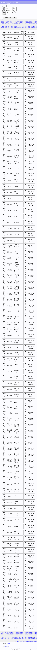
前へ (3, 19)
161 (28, 26)
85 (22, 22)
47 (16, 21)
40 (8, 21)
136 (25, 25)
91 (29, 22)
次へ (36, 641)
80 (17, 22)
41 (9, 21)
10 (10, 19)
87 (25, 22)
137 (26, 25)
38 (6, 21)
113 (25, 23)
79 (16, 22)
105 (13, 23)
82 (19, 22)
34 (1, 21)
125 (8, 25)
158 (23, 26)
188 (34, 27)
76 (12, 22)
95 (34, 22)
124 (6, 25)
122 (3, 25)
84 (21, 22)
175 (14, 27)
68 (3, 22)
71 (7, 22)
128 (13, 25)
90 (28, 22)
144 (2, 26)
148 (8, 26)
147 (6, 26)
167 (2, 27)
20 (21, 19)
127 (11, 25)
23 (25, 19)
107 (16, 23)
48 (17, 21)
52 (21, 21)
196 (24, 641)
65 (36, 21)
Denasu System (24, 649)
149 (9, 26)
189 (36, 27)
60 (30, 21)
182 (25, 27)
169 (5, 27)
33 (36, 19)
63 (34, 21)
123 (5, 25)
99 (3, 23)
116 (30, 23)
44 (12, 21)
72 (8, 22)
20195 (8, 643)
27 (29, 19)
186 (31, 27)
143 (36, 25)
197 (26, 641)
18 (19, 19)
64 (35, 21)
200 (31, 641)
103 (9, 23)
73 (9, 22)
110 (20, 23)
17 (18, 19)
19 (20, 19)
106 (14, 23)
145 (3, 26)
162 (30, 26)
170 (6, 27)
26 (28, 19)
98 (2, 23)
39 (7, 21)
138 (28, 25)
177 (17, 27)
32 (35, 19)
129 (14, 25)
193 (20, 641)
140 (31, 25)
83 (20, 22)
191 (17, 641)
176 (16, 27)
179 (20, 27)
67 (2, 22)
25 (27, 19)
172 (9, 27)
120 (36, 23)
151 (13, 26)
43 (11, 21)
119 (34, 23)
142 (34, 25)
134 (22, 25)
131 (17, 25)
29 (31, 19)
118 (33, 23)
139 (30, 25)
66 (1, 22)
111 (22, 23)
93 (31, 22)
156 (20, 26)
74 (10, 22)
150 (11, 26)
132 (19, 25)
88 (26, 22)
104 (11, 23)
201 (32, 641)
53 (22, 21)
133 (20, 25)
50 (19, 21)
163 (31, 26)
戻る (6, 646)
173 (11, 27)
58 (28, 21)
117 (31, 23)
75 (11, 22)
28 (30, 19)
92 (30, 22)
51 (20, 21)
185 (30, 27)
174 (13, 27)
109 (19, 23)
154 (17, 26)
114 (26, 23)
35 (2, 21)
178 (19, 27)
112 (23, 23)
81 (18, 22)
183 (26, 27)
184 (28, 27)
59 (29, 21)
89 (27, 22)
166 (36, 26)
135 (23, 25)
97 (36, 22)
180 (22, 27)
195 (23, 641)
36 (3, 21)
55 (25, 21)
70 (6, 22)
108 (17, 23)
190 (15, 641)
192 (18, 641)
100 (5, 23)
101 (6, 23)
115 (28, 23)
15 (16, 19)
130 (16, 25)
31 (34, 19)
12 (12, 19)
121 (2, 25)
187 (33, 27)
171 (8, 27)
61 (31, 21)
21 (22, 19)
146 (5, 26)
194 (21, 641)
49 (18, 21)
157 (22, 26)
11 (11, 19)
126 (9, 25)
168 (3, 27)
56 (26, 21)
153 (16, 26)
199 (29, 641)
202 (34, 641)
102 (8, 23)
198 (28, 641)
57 (27, 21)
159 (25, 26)
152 (14, 26)
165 (34, 26)
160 (26, 26)
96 (35, 22)
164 (33, 26)
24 (26, 19)
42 (10, 21)
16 (17, 19)
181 (23, 27)
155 (19, 26)
